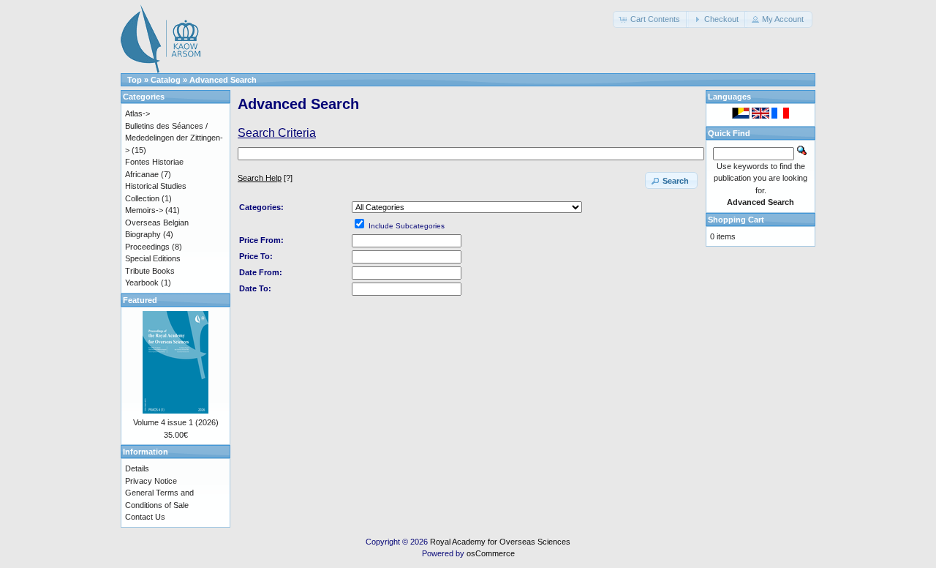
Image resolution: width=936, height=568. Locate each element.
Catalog (166, 79)
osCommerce (491, 553)
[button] (651, 19)
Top (134, 79)
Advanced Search (223, 79)
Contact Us (145, 516)
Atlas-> (137, 113)
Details (137, 468)
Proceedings (147, 246)
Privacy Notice (151, 481)
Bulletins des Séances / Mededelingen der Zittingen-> (174, 138)
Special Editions (153, 258)
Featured (140, 300)
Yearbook (142, 282)
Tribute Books (150, 270)
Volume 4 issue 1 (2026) (176, 422)
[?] (265, 177)
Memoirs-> (144, 210)
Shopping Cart (736, 219)
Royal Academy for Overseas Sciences (500, 541)
